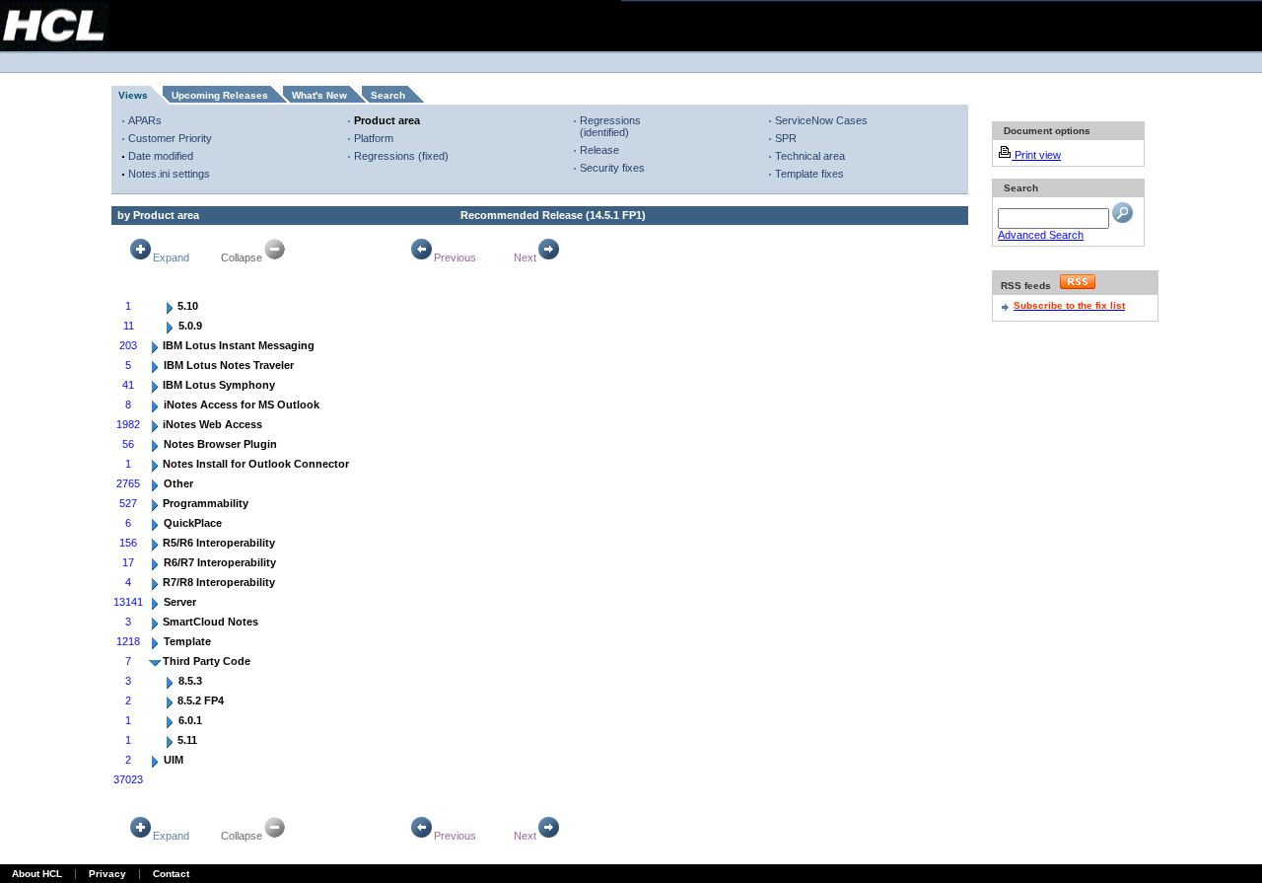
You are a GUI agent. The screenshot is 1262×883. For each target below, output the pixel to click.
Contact (171, 873)
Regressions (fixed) (401, 156)
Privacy (107, 873)
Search (388, 95)
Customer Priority (170, 138)
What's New (319, 95)
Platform (373, 138)
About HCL (37, 873)
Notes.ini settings (169, 174)
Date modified (160, 156)
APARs (145, 120)
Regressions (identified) (610, 126)
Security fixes (612, 168)
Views (133, 95)
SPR (786, 138)
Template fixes (809, 174)
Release (599, 150)
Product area (387, 120)
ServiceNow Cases (821, 120)
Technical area (810, 156)
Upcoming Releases (220, 95)
